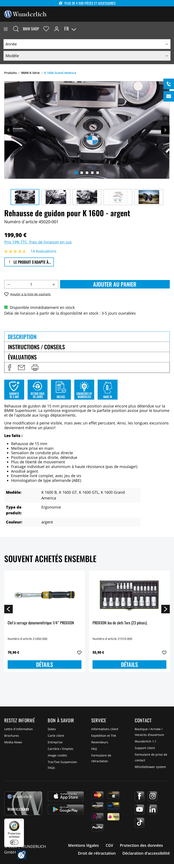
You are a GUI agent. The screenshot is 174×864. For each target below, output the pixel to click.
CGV (109, 845)
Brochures (11, 736)
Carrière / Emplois (60, 749)
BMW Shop (31, 28)
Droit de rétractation (97, 853)
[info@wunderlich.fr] (168, 96)
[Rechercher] (16, 28)
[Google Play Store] (66, 809)
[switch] (14, 842)
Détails (44, 664)
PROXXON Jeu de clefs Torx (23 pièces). (120, 623)
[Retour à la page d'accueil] (25, 13)
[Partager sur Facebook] (9, 367)
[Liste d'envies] (46, 28)
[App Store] (66, 796)
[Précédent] (8, 130)
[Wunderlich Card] (23, 803)
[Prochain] (165, 130)
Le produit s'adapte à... (32, 262)
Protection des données (141, 845)
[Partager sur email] (21, 367)
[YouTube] (139, 809)
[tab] (87, 336)
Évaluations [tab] (22, 357)
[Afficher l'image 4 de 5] (92, 172)
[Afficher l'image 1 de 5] (76, 172)
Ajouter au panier (114, 284)
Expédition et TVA (103, 736)
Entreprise (55, 742)
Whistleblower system (150, 767)
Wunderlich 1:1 (145, 741)
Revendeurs (99, 742)
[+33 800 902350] (168, 84)
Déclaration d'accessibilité (146, 853)
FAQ (94, 749)
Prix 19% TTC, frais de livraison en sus (38, 242)
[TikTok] (139, 822)
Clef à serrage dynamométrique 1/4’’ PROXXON (41, 623)
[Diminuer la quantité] (8, 284)
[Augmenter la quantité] (53, 284)
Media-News (13, 742)
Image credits (57, 755)
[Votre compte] (57, 28)
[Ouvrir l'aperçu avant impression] (35, 367)
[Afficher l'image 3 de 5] (87, 172)
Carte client (56, 736)
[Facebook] (139, 796)
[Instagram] (152, 796)
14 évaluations (43, 251)
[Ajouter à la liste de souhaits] (79, 652)
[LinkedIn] (152, 809)
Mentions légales (83, 845)
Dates (52, 729)
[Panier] (170, 28)
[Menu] (6, 28)
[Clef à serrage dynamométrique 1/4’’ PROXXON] (44, 595)
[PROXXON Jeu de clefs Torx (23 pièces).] (129, 595)
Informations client (104, 729)
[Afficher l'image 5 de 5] (97, 172)
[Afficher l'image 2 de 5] (81, 172)
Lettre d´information (18, 729)
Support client (145, 748)
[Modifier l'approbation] (22, 854)
